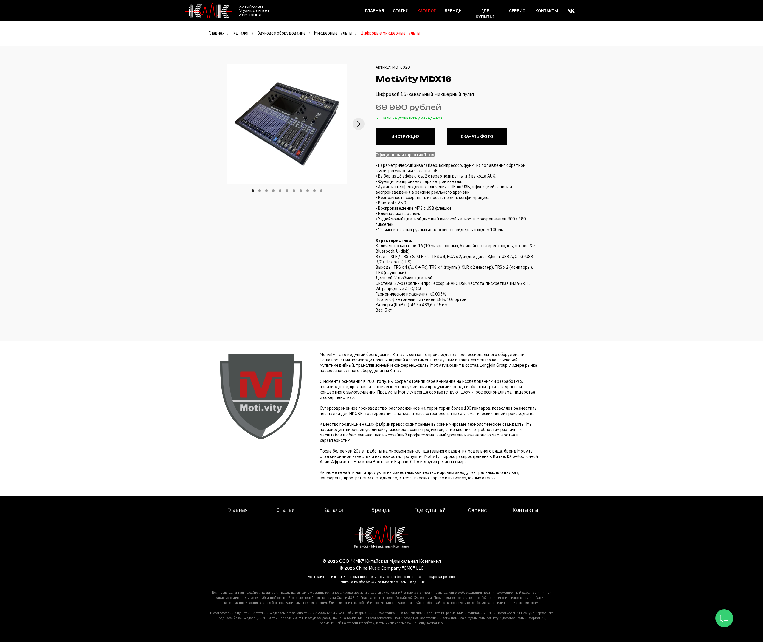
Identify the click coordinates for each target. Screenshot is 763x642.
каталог (426, 10)
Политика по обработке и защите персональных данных (381, 582)
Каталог (241, 33)
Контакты (546, 10)
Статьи (401, 10)
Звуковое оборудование (282, 33)
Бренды (454, 10)
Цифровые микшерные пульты (390, 33)
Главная (374, 10)
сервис (517, 10)
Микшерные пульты (333, 33)
